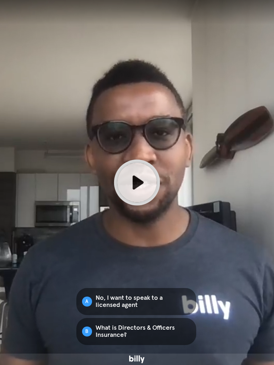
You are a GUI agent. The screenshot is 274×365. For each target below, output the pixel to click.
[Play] (137, 182)
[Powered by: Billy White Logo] (137, 359)
